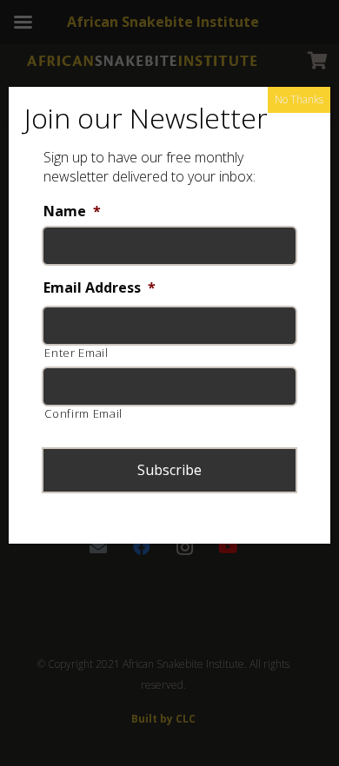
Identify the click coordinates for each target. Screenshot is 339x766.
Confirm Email (83, 413)
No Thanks (299, 99)
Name (72, 211)
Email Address (99, 288)
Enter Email (76, 352)
